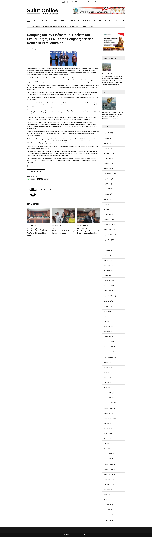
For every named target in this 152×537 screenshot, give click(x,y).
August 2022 (107, 362)
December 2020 (108, 464)
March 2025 (107, 204)
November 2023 (108, 286)
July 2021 (106, 428)
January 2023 (107, 336)
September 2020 (108, 479)
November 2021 (108, 408)
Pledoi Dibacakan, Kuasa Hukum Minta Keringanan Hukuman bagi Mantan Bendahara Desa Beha (88, 231)
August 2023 (107, 301)
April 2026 (106, 143)
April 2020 (106, 505)
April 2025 (106, 199)
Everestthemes (84, 534)
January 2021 (107, 459)
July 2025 (106, 184)
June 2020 (107, 494)
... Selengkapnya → (115, 84)
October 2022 (107, 352)
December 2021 (108, 403)
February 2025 (108, 209)
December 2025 (108, 163)
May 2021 (106, 438)
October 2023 (107, 291)
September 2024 (108, 235)
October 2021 (107, 413)
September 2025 (108, 173)
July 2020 (106, 489)
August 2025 (107, 179)
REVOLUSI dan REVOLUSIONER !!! (112, 112)
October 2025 (107, 168)
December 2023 (108, 280)
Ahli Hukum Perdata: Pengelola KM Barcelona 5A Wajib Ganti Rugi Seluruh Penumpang (92, 2)
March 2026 (107, 148)
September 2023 (108, 296)
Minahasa (64, 20)
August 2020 (107, 484)
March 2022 (107, 387)
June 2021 (107, 433)
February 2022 (108, 392)
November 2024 (108, 224)
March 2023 (107, 326)
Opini (100, 20)
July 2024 (106, 245)
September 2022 (108, 357)
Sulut (41, 20)
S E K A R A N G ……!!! (108, 73)
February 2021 (108, 454)
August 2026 (107, 133)
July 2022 (106, 367)
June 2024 (107, 250)
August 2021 (107, 423)
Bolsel (56, 20)
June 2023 (107, 311)
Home (34, 20)
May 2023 (106, 316)
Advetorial (87, 20)
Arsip (116, 20)
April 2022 (106, 382)
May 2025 (106, 194)
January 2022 (107, 398)
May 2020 (106, 499)
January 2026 (107, 158)
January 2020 (107, 520)
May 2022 (106, 377)
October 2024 (107, 229)
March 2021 (107, 449)
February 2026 (108, 153)
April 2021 (106, 443)
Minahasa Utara (75, 20)
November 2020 (108, 469)
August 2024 (107, 240)
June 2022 (107, 372)
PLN (94, 20)
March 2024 (107, 265)
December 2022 (108, 342)
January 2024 (107, 275)
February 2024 (108, 270)
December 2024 (108, 219)
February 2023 (108, 331)
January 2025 (107, 214)
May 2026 (106, 138)
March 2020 (107, 510)
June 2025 (107, 189)
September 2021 (108, 418)
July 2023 (106, 306)
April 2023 (106, 321)
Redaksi (107, 20)
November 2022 (108, 347)
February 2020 (108, 515)
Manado (48, 20)
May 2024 (106, 255)
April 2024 (106, 260)
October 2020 (107, 474)
